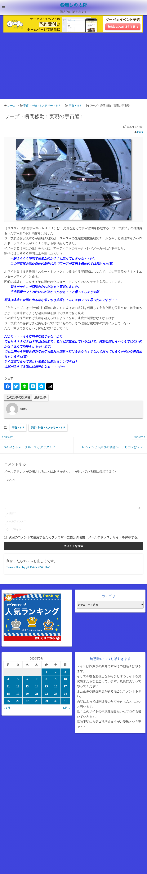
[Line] (24, 386)
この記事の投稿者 (18, 397)
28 (36, 701)
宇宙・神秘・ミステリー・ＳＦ (48, 427)
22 (46, 693)
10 (65, 679)
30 (55, 701)
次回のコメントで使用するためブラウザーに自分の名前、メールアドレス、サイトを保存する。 (74, 537)
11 (8, 686)
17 (65, 686)
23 (55, 693)
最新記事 (40, 397)
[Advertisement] (73, 66)
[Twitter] (16, 386)
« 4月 (6, 708)
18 (8, 693)
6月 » (66, 708)
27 (27, 701)
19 (17, 693)
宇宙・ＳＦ (18, 427)
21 (36, 693)
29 (46, 701)
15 (46, 686)
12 (17, 686)
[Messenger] (41, 386)
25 (8, 701)
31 (65, 701)
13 (27, 686)
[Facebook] (7, 386)
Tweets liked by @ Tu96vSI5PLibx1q (29, 567)
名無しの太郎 (73, 5)
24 (65, 693)
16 (55, 686)
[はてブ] (32, 386)
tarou (140, 132)
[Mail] (49, 386)
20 (27, 693)
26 (17, 701)
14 (36, 686)
